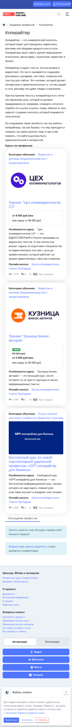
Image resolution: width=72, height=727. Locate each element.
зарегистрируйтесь (36, 546)
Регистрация (52, 641)
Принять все (11, 720)
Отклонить (42, 720)
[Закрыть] (65, 692)
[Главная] (4, 24)
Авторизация (19, 641)
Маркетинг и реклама (50, 417)
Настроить (27, 720)
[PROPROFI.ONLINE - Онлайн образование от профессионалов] (14, 14)
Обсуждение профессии (22, 518)
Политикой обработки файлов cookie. (25, 713)
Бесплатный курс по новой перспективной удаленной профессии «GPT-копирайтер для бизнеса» (32, 464)
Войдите (14, 546)
